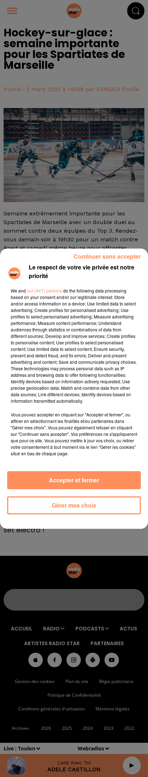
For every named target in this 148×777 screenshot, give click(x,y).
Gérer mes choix (74, 505)
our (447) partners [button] (44, 290)
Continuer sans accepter (107, 256)
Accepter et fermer (74, 480)
